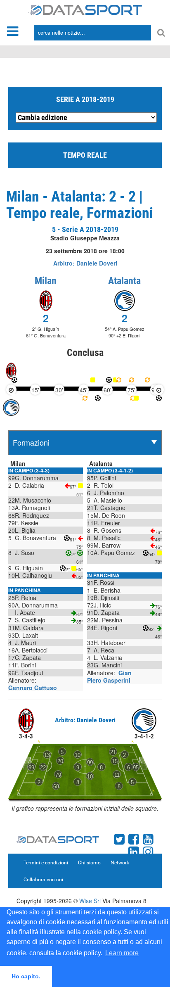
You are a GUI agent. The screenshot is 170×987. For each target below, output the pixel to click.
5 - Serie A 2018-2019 (85, 229)
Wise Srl (90, 901)
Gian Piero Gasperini (109, 676)
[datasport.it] (85, 9)
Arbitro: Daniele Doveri (85, 263)
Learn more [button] (122, 952)
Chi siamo (89, 863)
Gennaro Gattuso (32, 687)
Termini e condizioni (46, 863)
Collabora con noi (43, 880)
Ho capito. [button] (26, 976)
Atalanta (124, 281)
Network (120, 863)
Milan (46, 281)
